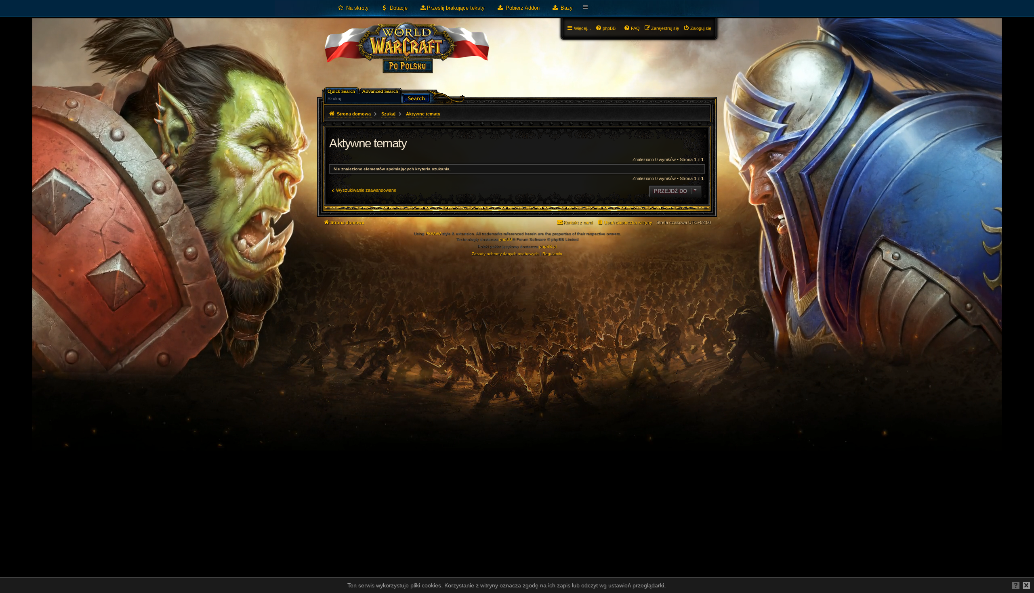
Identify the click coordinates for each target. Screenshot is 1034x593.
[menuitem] (353, 8)
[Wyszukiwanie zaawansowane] (381, 90)
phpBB (505, 239)
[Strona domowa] (406, 55)
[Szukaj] (416, 97)
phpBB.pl (548, 246)
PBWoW (433, 233)
